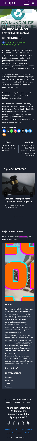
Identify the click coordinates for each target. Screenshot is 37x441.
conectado (23, 237)
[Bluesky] (19, 131)
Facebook (8, 377)
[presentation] (18, 184)
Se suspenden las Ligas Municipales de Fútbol (9, 146)
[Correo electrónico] (28, 422)
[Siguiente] (31, 194)
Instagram (9, 380)
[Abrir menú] (33, 3)
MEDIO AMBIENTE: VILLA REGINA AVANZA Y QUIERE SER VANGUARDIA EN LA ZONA (28, 149)
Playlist (27, 433)
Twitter (7, 383)
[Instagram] (15, 131)
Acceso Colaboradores (15, 433)
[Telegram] (30, 131)
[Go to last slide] (5, 194)
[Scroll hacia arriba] (5, 438)
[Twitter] (26, 131)
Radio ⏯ (26, 3)
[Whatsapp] (11, 131)
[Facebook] (4, 131)
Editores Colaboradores (23, 429)
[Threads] (22, 131)
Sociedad (5, 24)
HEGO (28, 437)
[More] (4, 134)
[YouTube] (23, 422)
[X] (7, 131)
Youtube (8, 387)
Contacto (8, 429)
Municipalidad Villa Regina (16, 42)
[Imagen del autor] (3, 42)
